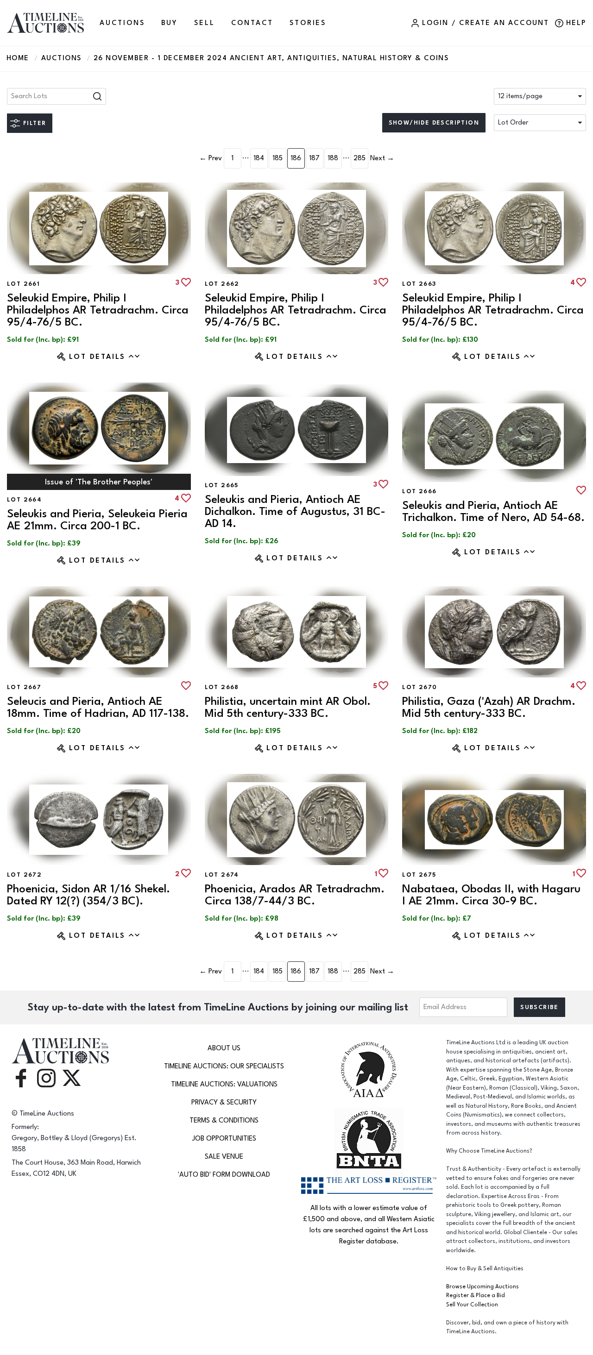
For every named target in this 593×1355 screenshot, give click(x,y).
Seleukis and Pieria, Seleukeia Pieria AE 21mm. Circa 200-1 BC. (97, 520)
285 (359, 158)
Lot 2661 (23, 284)
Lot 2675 (419, 875)
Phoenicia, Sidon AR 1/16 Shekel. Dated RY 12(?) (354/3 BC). (88, 895)
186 (295, 158)
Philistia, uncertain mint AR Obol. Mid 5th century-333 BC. (288, 707)
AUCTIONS (122, 23)
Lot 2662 (222, 284)
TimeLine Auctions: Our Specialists (224, 1066)
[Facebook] (21, 1077)
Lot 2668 (222, 687)
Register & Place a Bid (475, 1295)
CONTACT (252, 23)
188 (333, 158)
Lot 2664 (24, 499)
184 (258, 158)
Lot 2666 (419, 491)
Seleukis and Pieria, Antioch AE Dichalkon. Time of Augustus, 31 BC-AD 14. (295, 511)
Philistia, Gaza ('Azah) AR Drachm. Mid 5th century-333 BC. (488, 707)
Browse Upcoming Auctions (482, 1287)
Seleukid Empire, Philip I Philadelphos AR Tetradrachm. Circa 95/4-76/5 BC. (98, 310)
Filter (34, 123)
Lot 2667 (24, 687)
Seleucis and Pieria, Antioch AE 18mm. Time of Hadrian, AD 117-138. (98, 707)
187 (314, 158)
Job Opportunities (224, 1138)
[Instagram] (46, 1077)
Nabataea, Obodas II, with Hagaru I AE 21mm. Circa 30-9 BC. (491, 895)
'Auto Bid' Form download (224, 1175)
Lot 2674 (222, 875)
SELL (204, 23)
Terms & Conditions (224, 1120)
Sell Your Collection (472, 1305)
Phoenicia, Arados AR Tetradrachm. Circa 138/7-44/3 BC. (295, 895)
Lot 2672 (24, 875)
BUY (169, 23)
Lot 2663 (419, 284)
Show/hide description (434, 122)
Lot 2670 (419, 687)
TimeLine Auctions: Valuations (224, 1084)
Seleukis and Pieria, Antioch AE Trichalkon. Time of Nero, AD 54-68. (493, 511)
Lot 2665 (222, 485)
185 (277, 158)
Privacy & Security (224, 1102)
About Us (224, 1048)
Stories (308, 23)
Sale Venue (224, 1157)
